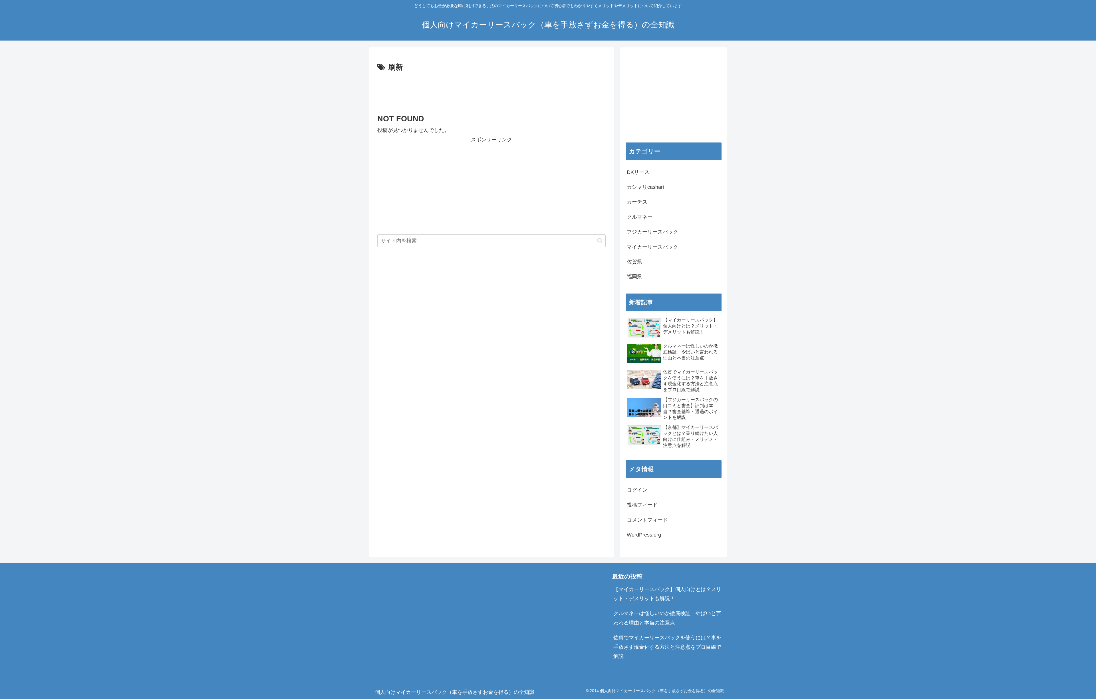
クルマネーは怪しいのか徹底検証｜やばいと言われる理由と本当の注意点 (667, 617)
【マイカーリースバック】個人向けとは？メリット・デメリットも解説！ (667, 593)
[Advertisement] (491, 90)
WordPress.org (644, 535)
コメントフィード (647, 520)
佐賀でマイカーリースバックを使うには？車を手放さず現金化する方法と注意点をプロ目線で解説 (667, 647)
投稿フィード (642, 505)
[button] (600, 240)
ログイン (637, 490)
